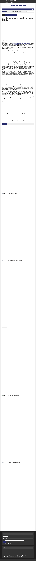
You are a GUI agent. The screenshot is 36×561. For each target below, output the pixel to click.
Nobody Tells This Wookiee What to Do (13, 126)
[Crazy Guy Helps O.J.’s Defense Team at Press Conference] (4, 325)
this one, (16, 44)
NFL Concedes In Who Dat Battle (12, 193)
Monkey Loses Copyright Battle (12, 327)
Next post (21, 120)
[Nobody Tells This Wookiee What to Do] (4, 190)
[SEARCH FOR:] (29, 11)
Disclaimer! (7, 0)
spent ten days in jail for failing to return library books (21, 43)
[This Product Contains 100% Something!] (4, 459)
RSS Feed (12, 2)
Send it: (4, 543)
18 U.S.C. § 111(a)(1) (27, 60)
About (3, 0)
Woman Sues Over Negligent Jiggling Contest (14, 462)
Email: (4, 540)
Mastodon (7, 2)
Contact (11, 0)
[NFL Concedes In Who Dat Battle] (4, 257)
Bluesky (4, 2)
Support (15, 0)
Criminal (7, 14)
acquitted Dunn (10, 115)
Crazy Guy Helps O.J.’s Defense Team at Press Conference (15, 260)
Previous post (15, 120)
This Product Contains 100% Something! (13, 395)
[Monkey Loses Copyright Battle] (4, 392)
